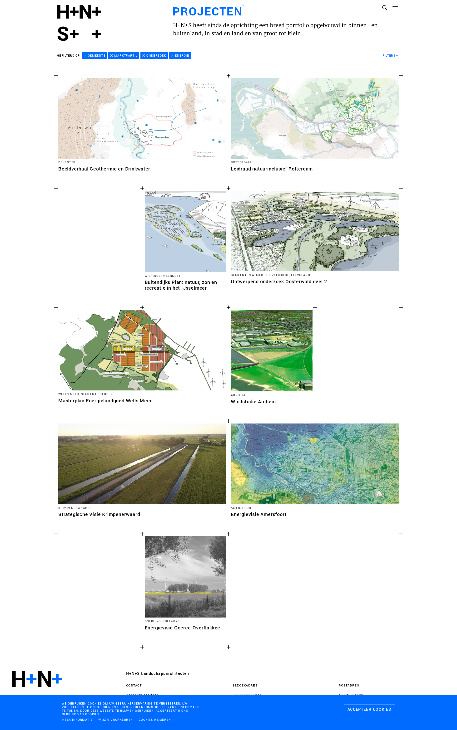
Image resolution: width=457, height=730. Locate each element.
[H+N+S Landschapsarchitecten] (37, 692)
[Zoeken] (384, 7)
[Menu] (395, 7)
